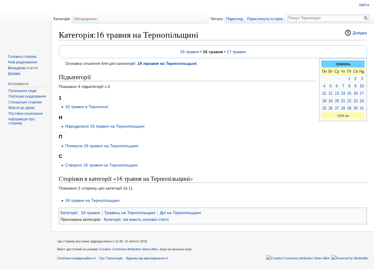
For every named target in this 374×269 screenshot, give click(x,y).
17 (362, 93)
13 (337, 93)
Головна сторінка (22, 57)
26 (330, 108)
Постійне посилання (25, 114)
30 (356, 108)
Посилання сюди (22, 91)
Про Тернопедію (111, 258)
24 (362, 101)
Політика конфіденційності (76, 258)
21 (343, 101)
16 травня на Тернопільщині (167, 63)
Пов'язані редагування (27, 96)
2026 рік (343, 115)
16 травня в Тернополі (86, 106)
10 (362, 86)
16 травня (90, 212)
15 (349, 93)
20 (337, 101)
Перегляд (234, 19)
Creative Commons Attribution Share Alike (128, 249)
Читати (216, 19)
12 (330, 93)
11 (324, 93)
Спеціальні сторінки (25, 102)
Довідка (360, 32)
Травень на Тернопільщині (129, 212)
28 (343, 108)
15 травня (189, 51)
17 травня (236, 51)
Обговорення (85, 19)
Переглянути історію (265, 19)
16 (356, 93)
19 (330, 101)
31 (362, 108)
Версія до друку (21, 108)
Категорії (68, 212)
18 (324, 101)
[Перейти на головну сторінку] (25, 23)
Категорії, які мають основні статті (136, 219)
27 (337, 108)
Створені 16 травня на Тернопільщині (101, 165)
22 (349, 101)
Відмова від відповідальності (147, 258)
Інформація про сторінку (21, 121)
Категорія (61, 19)
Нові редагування (22, 62)
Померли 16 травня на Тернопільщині (101, 145)
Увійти (364, 5)
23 (356, 101)
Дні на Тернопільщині (180, 212)
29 (349, 108)
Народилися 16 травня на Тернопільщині (104, 126)
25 (324, 108)
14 (343, 93)
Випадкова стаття (23, 68)
